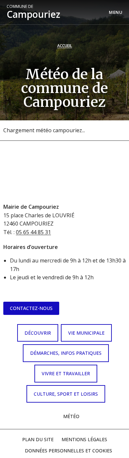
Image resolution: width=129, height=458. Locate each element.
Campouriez (33, 12)
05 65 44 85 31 (33, 232)
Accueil (64, 45)
